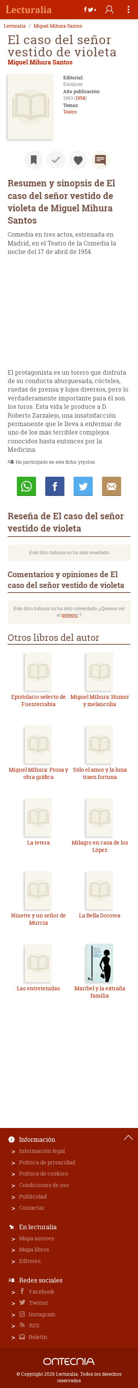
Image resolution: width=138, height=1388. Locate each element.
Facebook (41, 1291)
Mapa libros (34, 1249)
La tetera (38, 842)
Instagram (41, 1314)
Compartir (54, 486)
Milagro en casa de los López (100, 846)
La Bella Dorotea (99, 915)
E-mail (111, 486)
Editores (30, 1261)
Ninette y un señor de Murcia (38, 919)
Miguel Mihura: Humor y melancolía (100, 700)
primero (70, 615)
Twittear (83, 486)
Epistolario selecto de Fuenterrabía (38, 700)
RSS (33, 1325)
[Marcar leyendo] (34, 160)
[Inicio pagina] (128, 1137)
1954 (80, 98)
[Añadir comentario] (100, 160)
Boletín (37, 1336)
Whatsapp (26, 486)
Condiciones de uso (44, 1185)
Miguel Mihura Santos (58, 26)
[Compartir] (90, 9)
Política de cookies (43, 1173)
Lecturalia (15, 26)
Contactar (31, 1207)
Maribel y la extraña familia (99, 992)
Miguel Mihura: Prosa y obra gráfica (38, 773)
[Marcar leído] (56, 160)
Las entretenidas (38, 988)
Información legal (42, 1150)
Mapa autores (36, 1238)
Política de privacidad (47, 1162)
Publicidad (33, 1196)
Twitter (38, 1302)
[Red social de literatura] (29, 9)
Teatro (70, 112)
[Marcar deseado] (78, 160)
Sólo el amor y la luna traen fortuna (100, 773)
